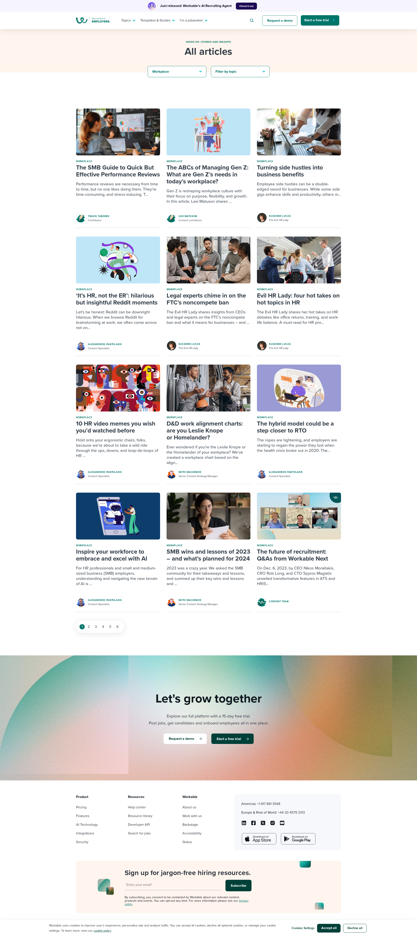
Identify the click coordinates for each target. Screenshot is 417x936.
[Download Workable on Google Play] (297, 838)
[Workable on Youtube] (263, 824)
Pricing (81, 807)
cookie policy (102, 931)
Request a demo (280, 20)
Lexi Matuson (188, 216)
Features (82, 816)
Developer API (139, 824)
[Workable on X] (272, 824)
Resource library (140, 816)
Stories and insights (216, 42)
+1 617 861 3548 (268, 804)
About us (189, 807)
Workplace (84, 161)
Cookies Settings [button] (303, 928)
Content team (278, 601)
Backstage (190, 824)
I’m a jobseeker (191, 20)
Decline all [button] (355, 928)
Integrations (85, 833)
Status (187, 842)
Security (82, 842)
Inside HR (192, 42)
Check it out (246, 6)
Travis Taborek (98, 216)
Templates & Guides (155, 20)
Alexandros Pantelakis (105, 344)
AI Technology (87, 824)
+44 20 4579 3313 (291, 812)
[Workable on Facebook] (253, 824)
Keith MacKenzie (190, 472)
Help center (137, 807)
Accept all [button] (329, 928)
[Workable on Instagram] (282, 824)
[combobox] (252, 20)
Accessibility (192, 833)
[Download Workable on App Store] (258, 838)
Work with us (192, 816)
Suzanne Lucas (280, 216)
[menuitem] (127, 20)
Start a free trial (316, 20)
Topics (126, 20)
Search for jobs (139, 833)
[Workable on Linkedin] (244, 824)
